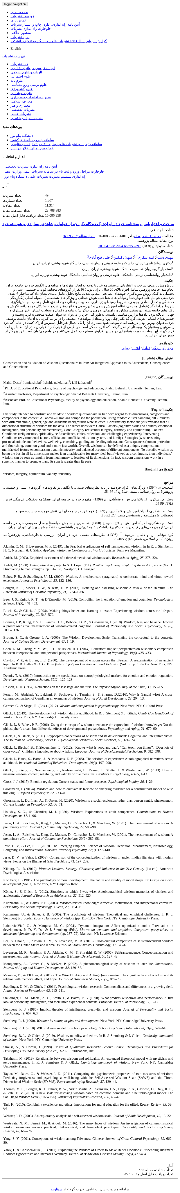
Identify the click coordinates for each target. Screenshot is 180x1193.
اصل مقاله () (79, 236)
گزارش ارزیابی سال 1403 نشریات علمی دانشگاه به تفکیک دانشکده (59, 41)
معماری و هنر (20, 105)
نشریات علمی (21, 114)
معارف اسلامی (21, 101)
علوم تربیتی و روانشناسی (29, 85)
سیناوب (56, 1189)
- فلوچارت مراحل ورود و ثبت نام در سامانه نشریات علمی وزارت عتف (53, 171)
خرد (170, 348)
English (16, 48)
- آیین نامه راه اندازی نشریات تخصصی (29, 166)
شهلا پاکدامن (122, 257)
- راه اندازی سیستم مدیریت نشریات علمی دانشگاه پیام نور (44, 176)
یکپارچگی (159, 348)
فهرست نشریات (22, 16)
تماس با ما (18, 20)
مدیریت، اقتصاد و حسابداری (31, 97)
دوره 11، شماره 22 (147, 236)
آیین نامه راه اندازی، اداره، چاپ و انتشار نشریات (45, 24)
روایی (126, 348)
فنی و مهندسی (21, 93)
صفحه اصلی (19, 12)
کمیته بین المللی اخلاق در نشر (32, 148)
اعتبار (136, 348)
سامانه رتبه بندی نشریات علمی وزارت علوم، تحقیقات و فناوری (56, 144)
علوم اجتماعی (21, 76)
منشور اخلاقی (21, 33)
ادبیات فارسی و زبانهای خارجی (33, 68)
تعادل (146, 348)
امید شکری (145, 257)
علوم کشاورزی (22, 89)
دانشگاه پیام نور (22, 136)
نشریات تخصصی (23, 109)
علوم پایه (17, 80)
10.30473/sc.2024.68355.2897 (119, 246)
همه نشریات (19, 64)
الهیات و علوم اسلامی (26, 72)
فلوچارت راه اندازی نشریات (31, 28)
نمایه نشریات (20, 37)
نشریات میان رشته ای (27, 118)
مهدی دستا (165, 257)
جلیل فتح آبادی (99, 257)
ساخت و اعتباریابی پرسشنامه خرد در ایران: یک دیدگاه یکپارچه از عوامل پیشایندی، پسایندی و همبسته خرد (88, 224)
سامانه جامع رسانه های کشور (32, 140)
